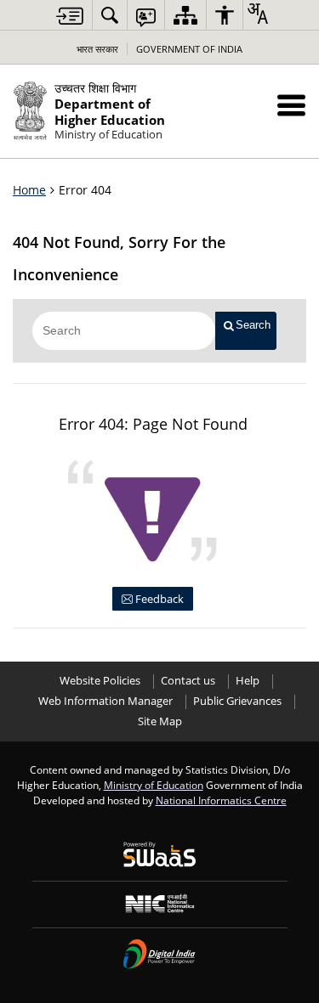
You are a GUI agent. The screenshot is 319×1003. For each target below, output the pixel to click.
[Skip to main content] (70, 16)
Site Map (160, 721)
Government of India (189, 48)
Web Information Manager (105, 701)
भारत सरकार (97, 48)
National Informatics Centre (221, 800)
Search (253, 324)
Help (247, 680)
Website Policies (100, 680)
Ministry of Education (153, 785)
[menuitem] (110, 15)
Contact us (188, 680)
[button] (291, 105)
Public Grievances (237, 701)
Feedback (158, 598)
